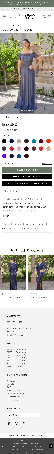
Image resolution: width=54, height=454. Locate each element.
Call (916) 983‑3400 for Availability (27, 183)
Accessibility (13, 400)
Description (10, 191)
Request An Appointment (27, 176)
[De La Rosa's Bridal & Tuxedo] (27, 16)
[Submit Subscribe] (37, 415)
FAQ (9, 387)
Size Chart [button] (47, 163)
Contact (11, 381)
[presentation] (13, 272)
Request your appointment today (27, 4)
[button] (4, 16)
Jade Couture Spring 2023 (17, 29)
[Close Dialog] (2, 446)
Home (6, 25)
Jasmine (16, 25)
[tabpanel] (27, 73)
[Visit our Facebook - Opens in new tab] (9, 424)
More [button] (6, 216)
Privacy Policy (13, 390)
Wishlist (11, 384)
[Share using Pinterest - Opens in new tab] (17, 117)
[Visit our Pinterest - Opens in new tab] (24, 424)
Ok (51, 446)
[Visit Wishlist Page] (49, 16)
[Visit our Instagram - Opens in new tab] (16, 424)
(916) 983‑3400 (14, 322)
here (27, 452)
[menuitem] (4, 16)
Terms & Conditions (16, 393)
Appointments (14, 396)
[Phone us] (10, 16)
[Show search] (44, 16)
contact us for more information (24, 227)
